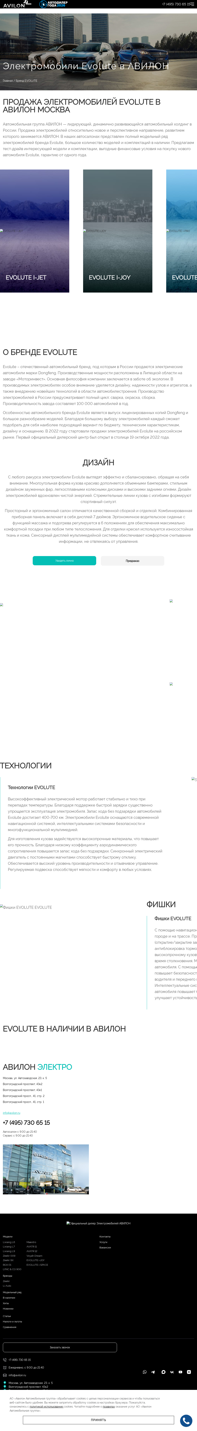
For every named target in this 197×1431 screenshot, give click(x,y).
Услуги (103, 1242)
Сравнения (9, 1327)
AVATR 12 (32, 1251)
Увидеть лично (64, 560)
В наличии (9, 1297)
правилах (109, 1406)
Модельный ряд (12, 1292)
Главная (8, 80)
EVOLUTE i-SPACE (37, 1264)
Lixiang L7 (9, 1246)
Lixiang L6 (9, 1242)
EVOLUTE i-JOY (35, 1260)
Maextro (31, 1242)
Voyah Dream (34, 1255)
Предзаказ (132, 560)
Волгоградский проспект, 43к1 (22, 1090)
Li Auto (7, 1285)
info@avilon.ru (11, 1112)
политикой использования (46, 1406)
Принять (98, 1420)
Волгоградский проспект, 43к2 (22, 1084)
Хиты (6, 1303)
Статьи (7, 1316)
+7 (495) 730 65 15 (26, 1122)
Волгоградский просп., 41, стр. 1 (23, 1101)
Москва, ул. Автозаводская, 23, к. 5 (25, 1078)
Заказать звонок (60, 1347)
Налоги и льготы (12, 1321)
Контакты (104, 1236)
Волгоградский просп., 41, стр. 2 (23, 1096)
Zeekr (6, 1281)
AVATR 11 (32, 1246)
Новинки (8, 1308)
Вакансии (105, 1247)
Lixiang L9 (9, 1251)
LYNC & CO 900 (12, 1269)
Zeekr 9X (8, 1260)
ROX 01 (7, 1264)
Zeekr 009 (9, 1255)
